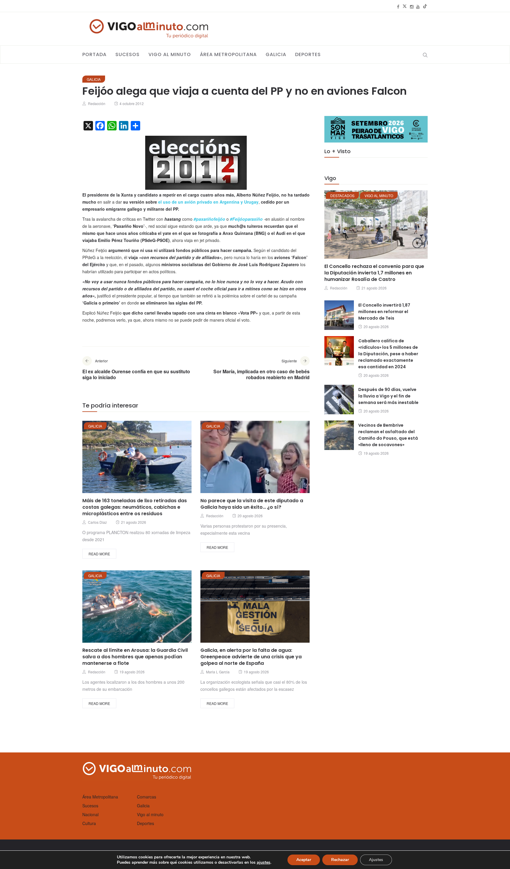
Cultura (89, 823)
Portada (94, 54)
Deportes (308, 54)
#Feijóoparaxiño (246, 219)
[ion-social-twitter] (404, 6)
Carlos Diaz (97, 522)
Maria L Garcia (218, 671)
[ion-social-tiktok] (425, 6)
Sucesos (127, 54)
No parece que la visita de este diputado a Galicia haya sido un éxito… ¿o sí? (251, 503)
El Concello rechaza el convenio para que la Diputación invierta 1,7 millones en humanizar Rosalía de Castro (374, 273)
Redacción (96, 103)
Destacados (342, 195)
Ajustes (376, 860)
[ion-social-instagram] (411, 6)
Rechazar (340, 860)
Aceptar (303, 860)
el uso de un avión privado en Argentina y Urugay (208, 202)
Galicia (276, 54)
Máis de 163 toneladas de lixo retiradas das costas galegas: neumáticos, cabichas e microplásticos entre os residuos (134, 507)
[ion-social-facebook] (398, 6)
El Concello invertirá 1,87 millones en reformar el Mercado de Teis (384, 311)
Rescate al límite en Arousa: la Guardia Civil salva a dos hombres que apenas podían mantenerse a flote (135, 657)
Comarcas (146, 797)
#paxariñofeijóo (209, 219)
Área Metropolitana (228, 54)
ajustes (263, 862)
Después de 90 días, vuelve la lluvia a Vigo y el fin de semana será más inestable (388, 396)
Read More (99, 553)
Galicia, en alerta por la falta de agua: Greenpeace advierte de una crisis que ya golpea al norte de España (251, 657)
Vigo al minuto (169, 54)
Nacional (90, 814)
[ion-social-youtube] (418, 6)
